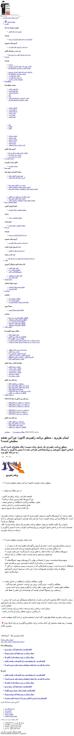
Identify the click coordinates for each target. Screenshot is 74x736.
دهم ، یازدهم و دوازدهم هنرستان (18, 98)
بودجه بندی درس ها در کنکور (17, 350)
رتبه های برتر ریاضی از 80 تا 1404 (19, 404)
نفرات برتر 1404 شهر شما (16, 423)
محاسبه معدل (9, 714)
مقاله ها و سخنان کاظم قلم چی (18, 302)
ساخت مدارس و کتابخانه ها (17, 74)
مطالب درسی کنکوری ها (16, 338)
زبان (9, 96)
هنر (9, 94)
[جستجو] (20, 16)
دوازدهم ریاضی (13, 89)
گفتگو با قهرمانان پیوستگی (16, 325)
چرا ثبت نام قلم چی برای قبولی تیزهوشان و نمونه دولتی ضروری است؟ (27, 665)
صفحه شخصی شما (11, 202)
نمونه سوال (8, 279)
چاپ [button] (3, 456)
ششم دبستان (12, 136)
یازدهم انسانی (12, 111)
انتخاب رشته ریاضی (14, 368)
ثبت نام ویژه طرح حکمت (16, 251)
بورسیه (7, 57)
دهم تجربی (11, 115)
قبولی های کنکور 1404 (15, 389)
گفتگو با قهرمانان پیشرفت (16, 323)
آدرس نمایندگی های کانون (16, 178)
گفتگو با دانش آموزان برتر (16, 321)
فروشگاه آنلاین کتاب (14, 272)
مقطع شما (8, 81)
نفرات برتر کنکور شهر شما (16, 185)
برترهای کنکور (9, 395)
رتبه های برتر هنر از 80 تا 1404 (17, 412)
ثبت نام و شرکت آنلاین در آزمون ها (19, 55)
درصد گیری (8, 712)
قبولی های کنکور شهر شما (16, 198)
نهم (9, 125)
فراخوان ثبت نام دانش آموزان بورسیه (20, 39)
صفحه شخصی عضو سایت (16, 225)
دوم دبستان (12, 143)
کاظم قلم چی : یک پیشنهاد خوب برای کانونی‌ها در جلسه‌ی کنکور (25, 661)
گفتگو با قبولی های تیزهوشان (17, 320)
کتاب (6, 260)
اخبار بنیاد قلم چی (14, 76)
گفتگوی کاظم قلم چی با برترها (18, 318)
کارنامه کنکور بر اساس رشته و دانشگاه (20, 357)
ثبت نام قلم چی (10, 709)
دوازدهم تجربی (13, 91)
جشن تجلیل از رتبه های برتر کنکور (19, 197)
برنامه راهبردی (9, 158)
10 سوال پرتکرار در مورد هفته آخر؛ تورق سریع (19, 653)
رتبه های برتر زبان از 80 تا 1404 (18, 414)
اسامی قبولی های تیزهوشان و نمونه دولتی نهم (23, 189)
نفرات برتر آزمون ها (14, 155)
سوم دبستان (12, 141)
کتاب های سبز (13, 277)
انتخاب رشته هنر (13, 374)
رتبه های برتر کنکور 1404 (16, 384)
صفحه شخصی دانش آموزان (17, 210)
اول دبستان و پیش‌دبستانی (16, 145)
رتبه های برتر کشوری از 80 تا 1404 (19, 402)
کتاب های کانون (13, 268)
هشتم (10, 126)
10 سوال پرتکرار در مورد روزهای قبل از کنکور (19, 657)
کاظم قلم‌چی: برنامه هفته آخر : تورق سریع (18, 649)
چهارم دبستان (12, 139)
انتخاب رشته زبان (14, 376)
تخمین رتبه (8, 710)
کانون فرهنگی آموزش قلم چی (10, 18)
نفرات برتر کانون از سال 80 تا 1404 (19, 391)
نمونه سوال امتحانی (11, 716)
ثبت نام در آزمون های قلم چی (17, 47)
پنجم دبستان (12, 138)
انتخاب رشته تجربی (14, 370)
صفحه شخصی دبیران (15, 218)
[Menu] (1, 18)
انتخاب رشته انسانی (14, 372)
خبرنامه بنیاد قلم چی (15, 77)
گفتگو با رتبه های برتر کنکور (17, 337)
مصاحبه (7, 291)
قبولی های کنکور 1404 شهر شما (18, 387)
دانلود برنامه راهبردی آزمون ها (18, 153)
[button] (8, 456)
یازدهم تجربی (12, 109)
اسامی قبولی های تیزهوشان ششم (19, 187)
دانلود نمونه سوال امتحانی (16, 287)
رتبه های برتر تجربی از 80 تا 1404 (18, 410)
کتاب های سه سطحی (15, 276)
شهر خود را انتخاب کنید (15, 176)
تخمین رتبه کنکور (13, 351)
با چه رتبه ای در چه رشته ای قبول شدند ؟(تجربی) (24, 340)
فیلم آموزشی (12, 289)
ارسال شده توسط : (12, 641)
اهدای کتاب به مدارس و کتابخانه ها (19, 68)
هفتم (10, 128)
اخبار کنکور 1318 (13, 335)
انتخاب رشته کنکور (14, 367)
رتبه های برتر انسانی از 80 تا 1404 (19, 406)
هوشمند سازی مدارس (15, 79)
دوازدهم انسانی (13, 93)
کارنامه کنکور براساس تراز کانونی (19, 355)
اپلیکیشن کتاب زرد (14, 270)
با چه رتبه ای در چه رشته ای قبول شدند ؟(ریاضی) (24, 342)
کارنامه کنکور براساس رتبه (17, 353)
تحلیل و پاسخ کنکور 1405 (16, 359)
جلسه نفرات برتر (13, 300)
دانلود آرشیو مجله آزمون (16, 310)
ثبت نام (7, 227)
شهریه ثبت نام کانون (14, 31)
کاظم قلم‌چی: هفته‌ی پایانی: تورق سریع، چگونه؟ (20, 690)
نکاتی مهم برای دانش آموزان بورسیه (20, 66)
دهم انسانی (12, 117)
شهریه (7, 24)
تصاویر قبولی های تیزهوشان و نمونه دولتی (21, 200)
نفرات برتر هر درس (14, 157)
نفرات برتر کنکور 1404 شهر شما (18, 385)
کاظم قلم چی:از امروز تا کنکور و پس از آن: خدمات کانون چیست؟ (26, 698)
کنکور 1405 (8, 327)
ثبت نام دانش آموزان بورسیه (17, 235)
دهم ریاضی (12, 113)
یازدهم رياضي (12, 108)
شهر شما (7, 168)
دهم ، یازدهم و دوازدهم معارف (18, 100)
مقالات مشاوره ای (14, 298)
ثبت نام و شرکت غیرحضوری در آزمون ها (21, 258)
